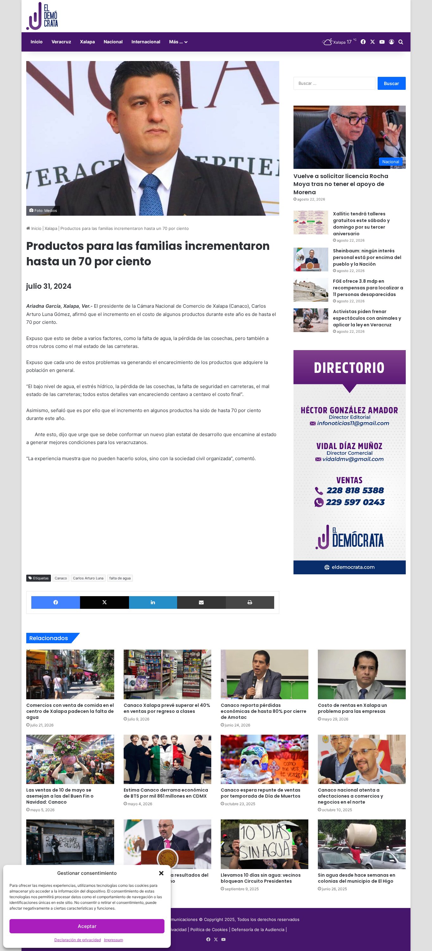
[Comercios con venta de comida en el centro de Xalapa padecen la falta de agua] (70, 674)
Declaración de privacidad (77, 939)
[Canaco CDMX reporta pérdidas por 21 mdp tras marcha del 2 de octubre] (70, 844)
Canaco (61, 578)
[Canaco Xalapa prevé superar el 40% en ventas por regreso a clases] (167, 674)
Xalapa (87, 41)
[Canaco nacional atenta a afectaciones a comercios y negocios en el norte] (361, 759)
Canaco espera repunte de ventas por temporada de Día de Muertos (260, 793)
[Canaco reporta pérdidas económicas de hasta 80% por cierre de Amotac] (264, 674)
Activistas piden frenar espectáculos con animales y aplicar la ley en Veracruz (367, 318)
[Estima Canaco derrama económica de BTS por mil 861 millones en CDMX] (167, 759)
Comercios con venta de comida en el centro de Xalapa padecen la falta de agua (70, 711)
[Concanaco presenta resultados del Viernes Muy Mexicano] (167, 844)
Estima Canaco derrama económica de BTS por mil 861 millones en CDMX (166, 793)
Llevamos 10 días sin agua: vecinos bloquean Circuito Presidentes (261, 878)
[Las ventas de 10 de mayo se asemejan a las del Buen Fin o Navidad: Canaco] (70, 759)
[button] (161, 873)
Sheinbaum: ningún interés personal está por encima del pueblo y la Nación (367, 257)
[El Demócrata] (42, 16)
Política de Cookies (209, 929)
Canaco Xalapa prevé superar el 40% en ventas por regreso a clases (167, 708)
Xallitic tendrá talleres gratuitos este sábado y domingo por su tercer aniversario (361, 224)
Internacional (146, 41)
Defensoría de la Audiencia (257, 929)
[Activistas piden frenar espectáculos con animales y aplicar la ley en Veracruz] (310, 320)
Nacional (113, 41)
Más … (176, 41)
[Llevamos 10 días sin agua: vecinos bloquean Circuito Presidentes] (264, 844)
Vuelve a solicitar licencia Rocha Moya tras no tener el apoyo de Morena (340, 184)
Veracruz (61, 41)
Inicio (37, 41)
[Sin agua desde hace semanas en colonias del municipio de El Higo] (361, 844)
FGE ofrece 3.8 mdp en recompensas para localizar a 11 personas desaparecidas (368, 288)
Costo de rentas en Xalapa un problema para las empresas (352, 708)
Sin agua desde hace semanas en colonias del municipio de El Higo (356, 878)
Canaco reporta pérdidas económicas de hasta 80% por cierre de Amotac (263, 711)
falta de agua (120, 578)
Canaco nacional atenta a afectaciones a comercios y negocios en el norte (350, 796)
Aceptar (87, 926)
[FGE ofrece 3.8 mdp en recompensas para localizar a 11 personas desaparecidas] (310, 290)
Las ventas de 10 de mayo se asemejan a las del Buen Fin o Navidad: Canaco (60, 796)
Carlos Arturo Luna (88, 578)
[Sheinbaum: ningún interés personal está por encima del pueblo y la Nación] (310, 259)
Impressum (113, 939)
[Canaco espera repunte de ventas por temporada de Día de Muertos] (264, 759)
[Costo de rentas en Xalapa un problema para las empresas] (361, 674)
